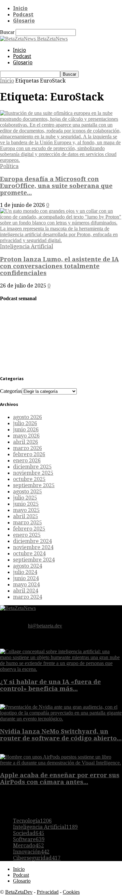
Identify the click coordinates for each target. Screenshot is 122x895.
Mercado (28, 845)
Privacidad (48, 892)
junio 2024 (26, 578)
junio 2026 (26, 429)
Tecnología (32, 821)
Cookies (71, 892)
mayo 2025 (26, 510)
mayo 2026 (26, 436)
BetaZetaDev (19, 892)
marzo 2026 (27, 448)
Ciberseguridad (37, 858)
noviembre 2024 (33, 547)
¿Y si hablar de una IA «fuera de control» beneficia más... (50, 685)
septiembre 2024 (34, 560)
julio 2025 (25, 498)
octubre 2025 (29, 479)
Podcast (23, 14)
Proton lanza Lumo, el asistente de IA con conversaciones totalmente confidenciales (59, 266)
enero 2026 (27, 460)
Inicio (20, 8)
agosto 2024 (27, 566)
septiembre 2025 (34, 485)
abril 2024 (25, 591)
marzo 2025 (27, 522)
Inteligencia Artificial (26, 246)
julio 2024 (25, 572)
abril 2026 (25, 442)
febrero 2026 (29, 454)
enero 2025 (27, 535)
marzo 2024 (27, 597)
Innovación (31, 852)
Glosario (24, 21)
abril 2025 (25, 516)
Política (9, 166)
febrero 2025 (29, 529)
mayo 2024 (26, 584)
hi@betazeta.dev (45, 625)
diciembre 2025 (32, 467)
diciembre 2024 (32, 541)
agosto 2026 (27, 417)
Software (29, 839)
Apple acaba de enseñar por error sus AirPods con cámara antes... (59, 778)
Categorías (11, 391)
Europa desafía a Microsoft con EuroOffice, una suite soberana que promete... (56, 186)
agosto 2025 (27, 491)
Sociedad (28, 833)
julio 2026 (25, 423)
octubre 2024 (29, 553)
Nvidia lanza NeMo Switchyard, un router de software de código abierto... (61, 735)
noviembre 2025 (33, 473)
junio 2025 (26, 504)
